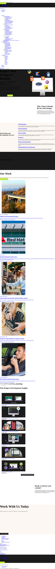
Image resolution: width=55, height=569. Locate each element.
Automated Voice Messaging (9, 38)
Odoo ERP (6, 62)
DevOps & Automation (8, 33)
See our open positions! (3, 548)
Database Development (8, 18)
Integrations (6, 19)
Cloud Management (6, 29)
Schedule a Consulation (4, 533)
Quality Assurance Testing (8, 22)
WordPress (6, 56)
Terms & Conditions (4, 566)
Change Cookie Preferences (4, 549)
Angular (6, 64)
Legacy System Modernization (9, 21)
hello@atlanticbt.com (3, 553)
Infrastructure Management (8, 31)
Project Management (8, 45)
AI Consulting (7, 36)
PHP (5, 60)
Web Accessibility (22, 133)
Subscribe (2, 562)
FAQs (1, 551)
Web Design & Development (9, 24)
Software (3, 541)
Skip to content (2, 8)
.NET (6, 59)
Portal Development (8, 26)
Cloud (2, 540)
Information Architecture (8, 51)
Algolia (6, 61)
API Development (7, 17)
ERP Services (7, 46)
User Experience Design (8, 50)
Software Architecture (8, 47)
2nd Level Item (5, 55)
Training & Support (7, 48)
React (6, 63)
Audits (6, 52)
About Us (3, 66)
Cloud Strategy (7, 30)
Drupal (6, 57)
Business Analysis (7, 43)
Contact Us (3, 11)
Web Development (22, 124)
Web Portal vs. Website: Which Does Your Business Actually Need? (11, 404)
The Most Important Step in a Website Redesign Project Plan (10, 431)
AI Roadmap (7, 37)
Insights (3, 10)
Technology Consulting (6, 42)
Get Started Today (3, 385)
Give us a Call (3, 3)
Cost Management (7, 34)
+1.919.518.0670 (2, 554)
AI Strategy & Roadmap (5, 539)
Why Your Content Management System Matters (8, 458)
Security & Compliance (8, 32)
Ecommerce (6, 25)
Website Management (8, 28)
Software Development (6, 16)
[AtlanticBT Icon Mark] (6, 1)
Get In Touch (10, 95)
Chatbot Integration (7, 39)
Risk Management (7, 44)
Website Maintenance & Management (26, 147)
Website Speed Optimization (24, 141)
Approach (3, 65)
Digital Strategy (5, 49)
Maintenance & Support (8, 23)
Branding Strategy (7, 53)
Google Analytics (7, 54)
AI (3, 35)
